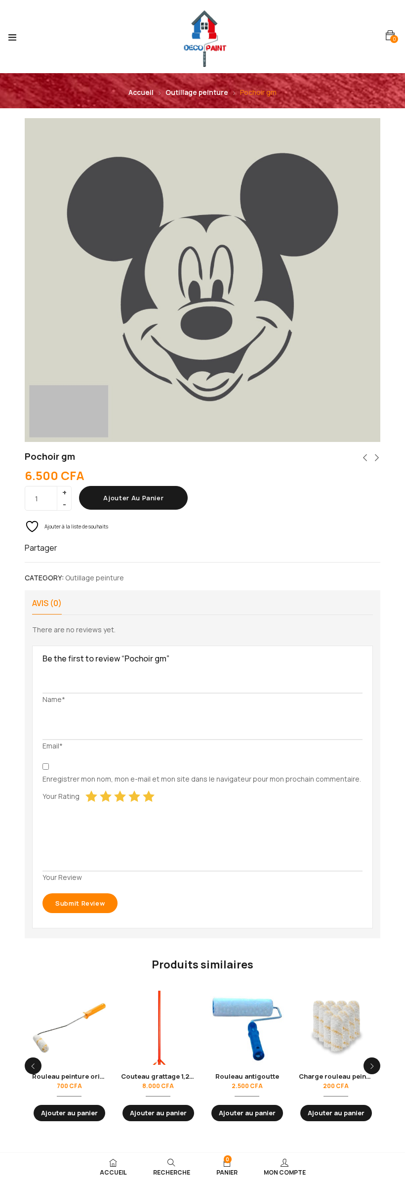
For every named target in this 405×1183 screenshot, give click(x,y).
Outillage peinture (196, 92)
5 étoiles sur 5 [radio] (149, 796)
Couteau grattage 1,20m (160, 1076)
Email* (52, 745)
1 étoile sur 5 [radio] (91, 796)
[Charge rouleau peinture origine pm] (336, 1028)
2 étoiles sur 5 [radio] (106, 796)
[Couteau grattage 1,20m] (158, 1028)
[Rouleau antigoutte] (247, 1028)
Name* (53, 699)
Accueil (141, 92)
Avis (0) (47, 603)
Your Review (62, 877)
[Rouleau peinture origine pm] (69, 1028)
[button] (390, 35)
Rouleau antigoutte (247, 1076)
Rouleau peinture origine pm (78, 1076)
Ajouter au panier (133, 497)
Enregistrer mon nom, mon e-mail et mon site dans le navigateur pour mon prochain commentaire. (201, 779)
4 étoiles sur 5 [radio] (134, 796)
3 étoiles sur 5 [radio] (120, 796)
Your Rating (61, 796)
